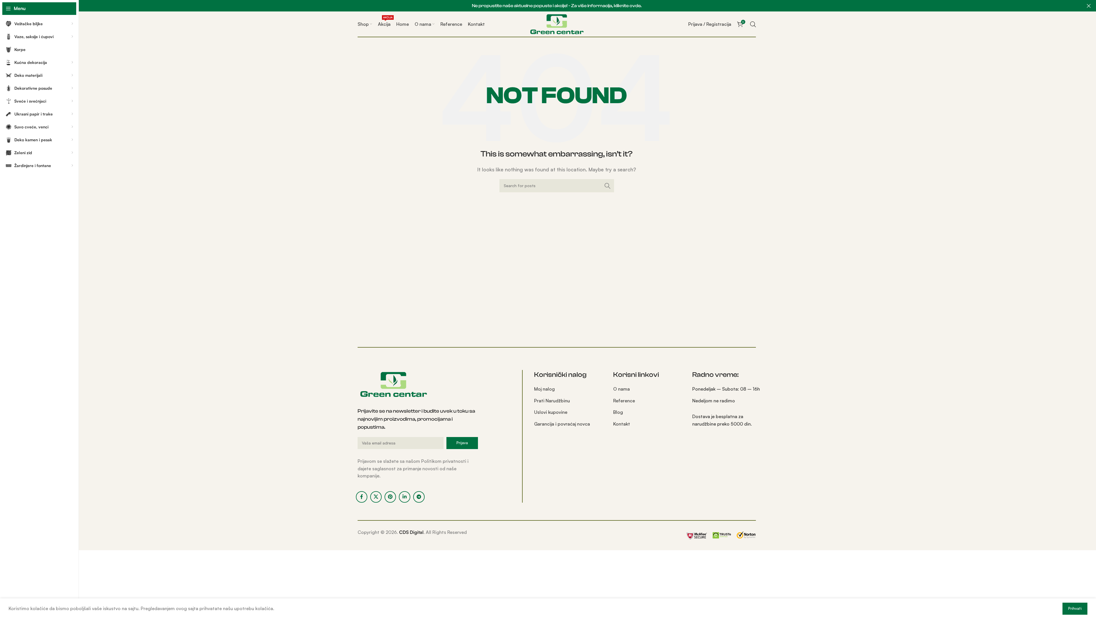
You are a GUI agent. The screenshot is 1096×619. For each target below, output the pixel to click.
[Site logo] (556, 23)
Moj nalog (544, 389)
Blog (618, 412)
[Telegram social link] (419, 497)
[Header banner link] (556, 5)
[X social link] (376, 497)
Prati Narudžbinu (552, 400)
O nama (621, 389)
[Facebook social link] (361, 497)
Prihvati (1075, 608)
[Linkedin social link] (404, 497)
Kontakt (621, 424)
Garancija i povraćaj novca (562, 424)
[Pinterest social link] (390, 497)
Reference (624, 400)
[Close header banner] (1089, 5)
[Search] (607, 185)
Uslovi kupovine (550, 412)
